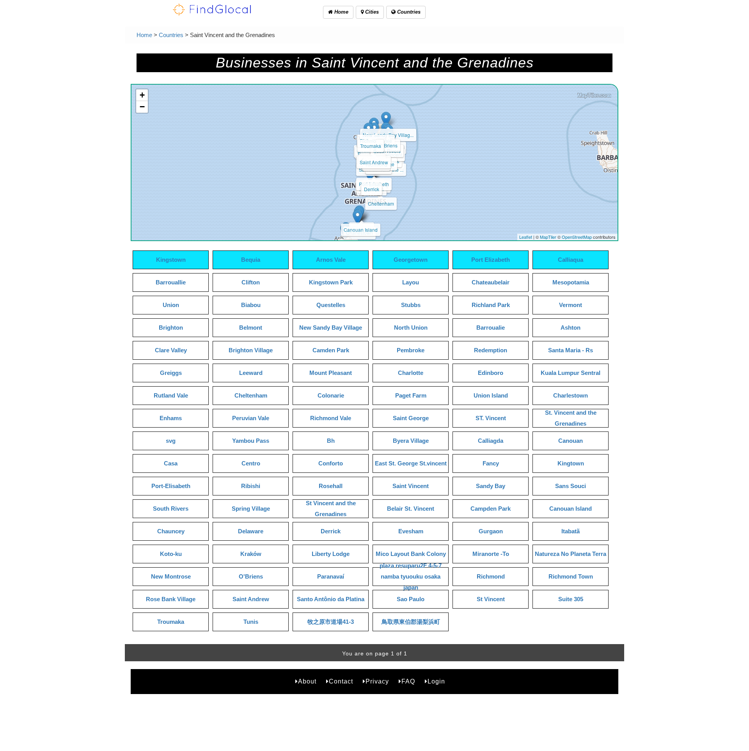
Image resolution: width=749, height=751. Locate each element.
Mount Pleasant (330, 372)
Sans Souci (570, 486)
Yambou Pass (250, 440)
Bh (331, 440)
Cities (371, 12)
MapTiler (548, 237)
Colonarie (331, 395)
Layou (410, 282)
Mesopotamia (570, 282)
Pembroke (410, 350)
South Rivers (170, 508)
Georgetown (411, 259)
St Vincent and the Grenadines (331, 508)
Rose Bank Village (170, 599)
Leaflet (525, 237)
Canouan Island (361, 229)
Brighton (171, 327)
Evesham (410, 531)
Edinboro (490, 372)
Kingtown (570, 463)
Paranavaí (330, 576)
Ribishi (250, 486)
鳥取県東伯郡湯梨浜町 (411, 621)
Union (171, 305)
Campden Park (490, 508)
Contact (341, 681)
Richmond (491, 576)
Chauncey (171, 531)
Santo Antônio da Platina (330, 599)
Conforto (330, 463)
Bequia (250, 259)
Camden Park (330, 350)
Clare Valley (171, 350)
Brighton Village (251, 350)
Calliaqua (570, 259)
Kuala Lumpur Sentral (570, 372)
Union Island (491, 395)
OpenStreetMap (577, 237)
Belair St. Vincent (410, 508)
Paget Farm (410, 395)
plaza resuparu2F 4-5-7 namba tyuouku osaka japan (411, 576)
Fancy (491, 463)
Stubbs (411, 305)
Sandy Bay (490, 486)
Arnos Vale (331, 259)
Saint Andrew (374, 162)
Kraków (250, 553)
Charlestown (570, 395)
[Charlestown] (357, 217)
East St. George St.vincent (411, 463)
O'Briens (251, 576)
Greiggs (171, 372)
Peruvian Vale (250, 418)
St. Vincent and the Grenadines (570, 418)
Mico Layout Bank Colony (411, 553)
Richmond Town (570, 576)
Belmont (250, 327)
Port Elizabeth (490, 259)
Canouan (570, 440)
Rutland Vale (171, 395)
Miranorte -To (490, 553)
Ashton (570, 327)
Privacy (377, 681)
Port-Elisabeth (170, 486)
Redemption (490, 350)
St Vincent (491, 599)
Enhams (171, 418)
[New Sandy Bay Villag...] (386, 120)
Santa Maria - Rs (570, 350)
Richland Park (491, 305)
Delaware (250, 531)
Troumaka (370, 145)
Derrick (371, 189)
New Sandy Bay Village (330, 327)
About (307, 681)
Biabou (251, 305)
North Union (411, 327)
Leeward (251, 372)
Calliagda (490, 440)
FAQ (408, 681)
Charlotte (410, 372)
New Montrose (171, 576)
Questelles (330, 305)
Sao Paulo (410, 599)
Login (436, 681)
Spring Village (251, 508)
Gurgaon (491, 531)
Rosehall (331, 486)
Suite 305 (570, 599)
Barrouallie (171, 282)
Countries (408, 12)
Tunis (250, 621)
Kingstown (171, 259)
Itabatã (570, 531)
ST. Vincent (491, 418)
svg (171, 440)
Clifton (250, 282)
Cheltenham (381, 203)
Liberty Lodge (331, 553)
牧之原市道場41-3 (330, 621)
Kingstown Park (331, 282)
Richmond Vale (330, 418)
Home (340, 12)
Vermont (570, 305)
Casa (170, 463)
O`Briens (388, 145)
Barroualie (490, 327)
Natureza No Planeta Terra (570, 553)
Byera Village (411, 440)
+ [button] (142, 95)
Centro (250, 463)
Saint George (411, 418)
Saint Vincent (410, 486)
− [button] (142, 107)
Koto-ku (171, 553)
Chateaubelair (490, 282)
